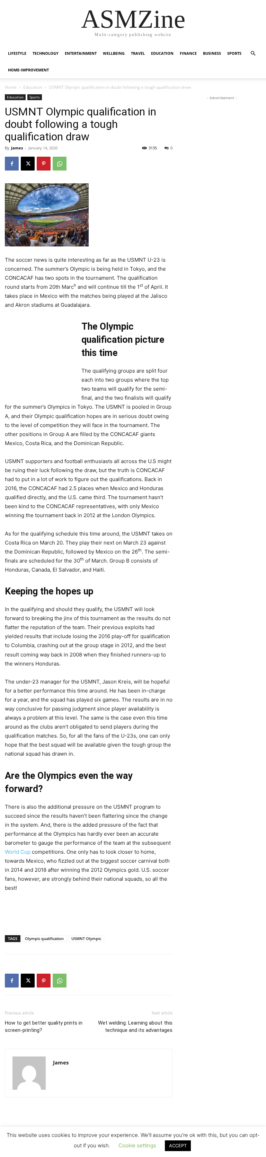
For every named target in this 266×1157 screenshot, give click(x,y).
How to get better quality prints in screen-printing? (43, 1026)
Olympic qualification (44, 938)
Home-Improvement (28, 69)
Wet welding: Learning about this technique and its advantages (135, 1026)
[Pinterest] (44, 164)
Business (212, 53)
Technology (46, 53)
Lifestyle (17, 53)
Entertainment (81, 53)
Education (162, 53)
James (17, 147)
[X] (28, 164)
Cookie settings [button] (137, 1145)
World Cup (17, 852)
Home (11, 87)
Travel (138, 53)
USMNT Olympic (86, 938)
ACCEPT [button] (178, 1145)
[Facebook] (12, 164)
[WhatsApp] (59, 164)
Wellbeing (114, 53)
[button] (253, 53)
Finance (188, 53)
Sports (234, 53)
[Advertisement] (39, 356)
